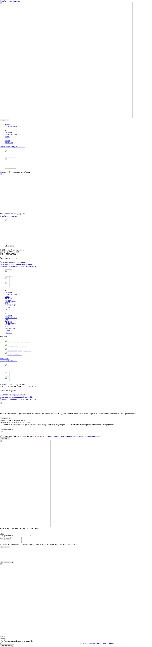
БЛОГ (7, 303)
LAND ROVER (11, 134)
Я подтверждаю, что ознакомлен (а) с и (52, 436)
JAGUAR (8, 132)
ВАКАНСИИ (10, 305)
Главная (3, 172)
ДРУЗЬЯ (8, 309)
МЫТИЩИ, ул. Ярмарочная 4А (13, 555)
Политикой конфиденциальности (87, 436)
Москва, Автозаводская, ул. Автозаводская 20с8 (19, 557)
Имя (2, 636)
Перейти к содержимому (10, 1)
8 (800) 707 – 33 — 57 (8, 361)
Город (2, 639)
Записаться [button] (4, 147)
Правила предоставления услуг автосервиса (18, 266)
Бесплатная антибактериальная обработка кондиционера (91, 425)
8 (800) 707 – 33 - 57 (17, 147)
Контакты (9, 143)
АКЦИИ (8, 299)
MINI (7, 130)
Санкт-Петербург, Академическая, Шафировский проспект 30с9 (26, 551)
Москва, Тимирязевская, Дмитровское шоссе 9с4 (20, 560)
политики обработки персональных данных (96, 643)
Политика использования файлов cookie (16, 264)
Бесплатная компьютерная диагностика (19, 425)
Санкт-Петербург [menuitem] (12, 126)
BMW (7, 137)
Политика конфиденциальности (13, 262)
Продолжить (5, 418)
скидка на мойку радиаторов (52, 425)
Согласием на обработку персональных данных (52, 436)
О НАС (8, 307)
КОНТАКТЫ (10, 301)
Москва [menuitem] (8, 124)
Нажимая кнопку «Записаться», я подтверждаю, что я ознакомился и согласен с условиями (40, 545)
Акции (7, 141)
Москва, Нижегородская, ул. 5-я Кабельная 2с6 (19, 553)
